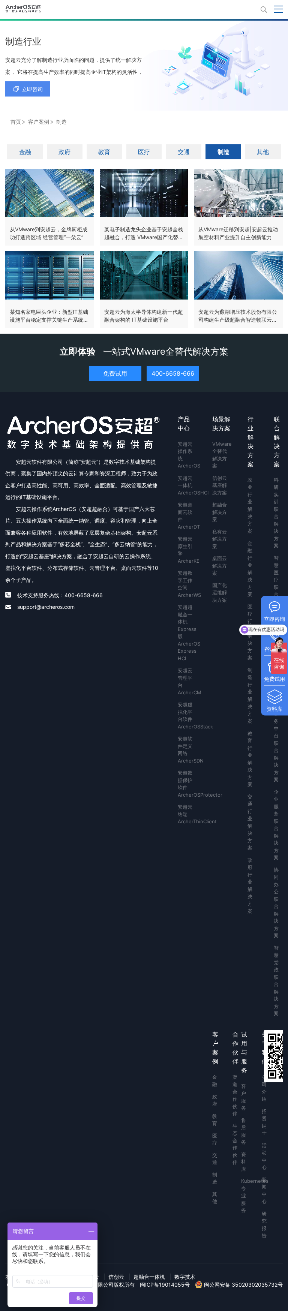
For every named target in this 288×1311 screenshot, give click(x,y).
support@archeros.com (46, 607)
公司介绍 (263, 1088)
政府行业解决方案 (250, 885)
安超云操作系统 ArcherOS (186, 455)
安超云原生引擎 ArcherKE (186, 550)
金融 (25, 152)
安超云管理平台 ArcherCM (186, 681)
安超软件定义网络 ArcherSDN (186, 750)
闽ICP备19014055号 (165, 1284)
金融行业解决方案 (250, 569)
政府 (64, 152)
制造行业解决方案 (250, 695)
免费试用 (115, 373)
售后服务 (242, 1131)
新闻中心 (263, 1190)
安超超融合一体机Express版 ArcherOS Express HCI (186, 632)
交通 (184, 152)
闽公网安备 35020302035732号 (242, 1284)
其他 (263, 152)
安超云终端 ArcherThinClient (186, 814)
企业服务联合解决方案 (276, 825)
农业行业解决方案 (250, 505)
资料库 (242, 1161)
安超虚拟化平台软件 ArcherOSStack (186, 715)
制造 (224, 152)
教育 (104, 152)
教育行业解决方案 (250, 759)
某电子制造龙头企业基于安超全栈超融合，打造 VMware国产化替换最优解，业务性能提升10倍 (143, 237)
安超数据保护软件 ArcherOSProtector (186, 784)
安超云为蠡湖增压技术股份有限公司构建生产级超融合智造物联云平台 (237, 320)
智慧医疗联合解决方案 (276, 591)
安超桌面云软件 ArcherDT (186, 516)
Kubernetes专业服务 (242, 1195)
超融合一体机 (149, 1277)
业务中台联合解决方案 (276, 747)
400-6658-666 (173, 373)
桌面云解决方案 (219, 565)
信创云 (116, 1277)
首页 (15, 121)
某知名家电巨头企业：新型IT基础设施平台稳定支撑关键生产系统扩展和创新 (49, 320)
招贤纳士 (263, 1122)
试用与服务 (244, 1052)
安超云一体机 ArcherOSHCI (186, 485)
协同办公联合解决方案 (276, 903)
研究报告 (263, 1225)
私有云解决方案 (219, 539)
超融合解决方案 (219, 512)
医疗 (144, 152)
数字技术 (184, 1277)
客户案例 (38, 121)
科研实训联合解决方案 (276, 513)
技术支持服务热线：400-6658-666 (60, 595)
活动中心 (263, 1156)
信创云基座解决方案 (219, 485)
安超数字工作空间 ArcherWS (186, 584)
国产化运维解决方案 (219, 592)
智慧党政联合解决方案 (276, 981)
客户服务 (242, 1097)
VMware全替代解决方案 (221, 455)
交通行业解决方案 (250, 822)
